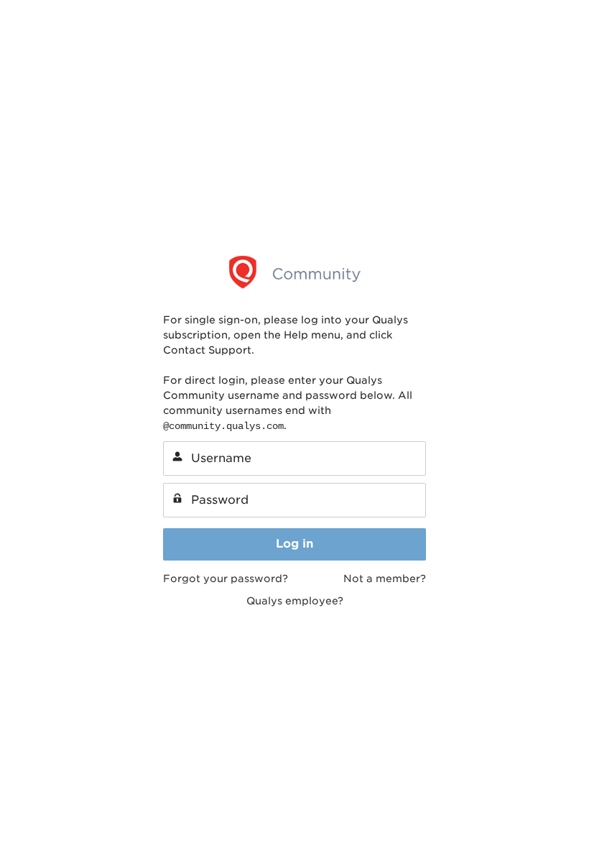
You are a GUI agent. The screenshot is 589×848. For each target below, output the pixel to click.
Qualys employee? (294, 601)
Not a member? (384, 578)
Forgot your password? (225, 578)
